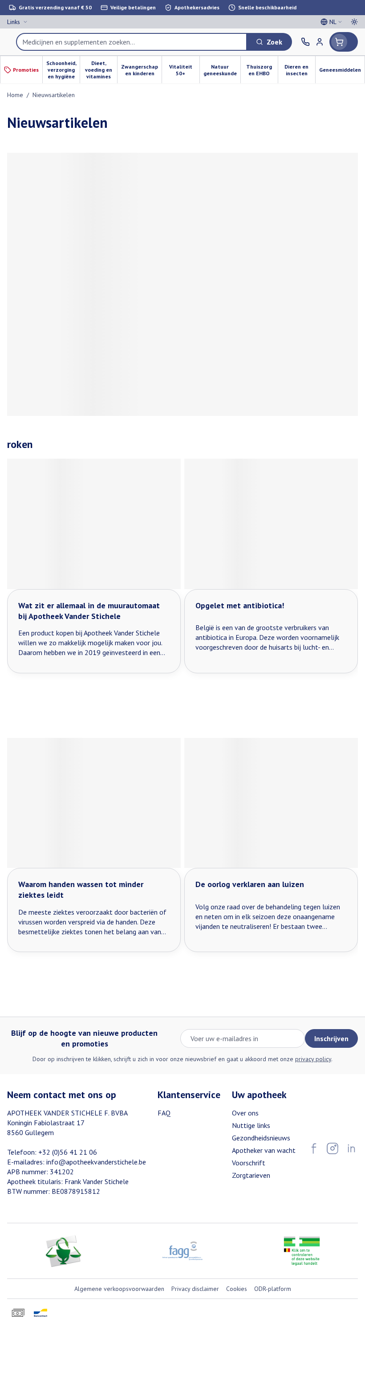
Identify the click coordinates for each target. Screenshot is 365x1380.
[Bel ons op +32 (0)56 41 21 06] (305, 41)
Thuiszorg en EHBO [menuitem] (262, 70)
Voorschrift (248, 1162)
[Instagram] (332, 1148)
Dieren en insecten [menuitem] (299, 70)
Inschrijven (331, 1038)
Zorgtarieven (251, 1175)
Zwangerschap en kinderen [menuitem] (141, 70)
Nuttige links (251, 1125)
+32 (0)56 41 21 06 (67, 1152)
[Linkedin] (351, 1148)
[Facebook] (313, 1148)
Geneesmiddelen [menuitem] (342, 71)
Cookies (236, 1289)
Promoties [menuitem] (26, 69)
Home (15, 95)
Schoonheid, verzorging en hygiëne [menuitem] (63, 70)
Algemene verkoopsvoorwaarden (119, 1289)
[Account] (319, 41)
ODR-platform (272, 1289)
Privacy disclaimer (195, 1289)
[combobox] (131, 42)
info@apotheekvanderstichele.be (96, 1161)
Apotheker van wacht (264, 1150)
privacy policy (313, 1059)
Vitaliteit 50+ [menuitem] (184, 70)
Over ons (245, 1112)
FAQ (164, 1112)
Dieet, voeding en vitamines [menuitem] (101, 70)
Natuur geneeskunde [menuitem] (221, 70)
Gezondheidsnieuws (261, 1137)
